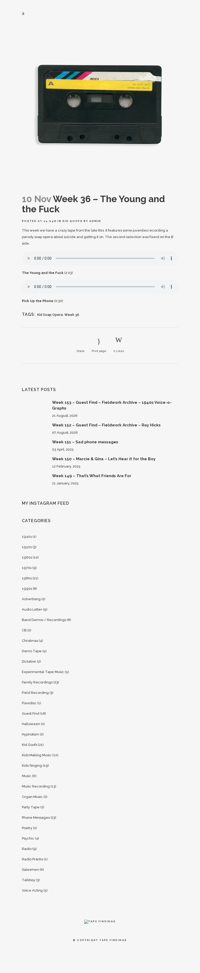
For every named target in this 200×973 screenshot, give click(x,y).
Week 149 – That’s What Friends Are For (91, 475)
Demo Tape (32, 651)
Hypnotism (30, 734)
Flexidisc (29, 703)
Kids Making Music (37, 755)
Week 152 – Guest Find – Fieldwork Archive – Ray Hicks (106, 425)
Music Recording (36, 786)
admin (95, 221)
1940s (27, 537)
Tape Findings (113, 940)
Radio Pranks (32, 859)
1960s (27, 557)
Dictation (29, 661)
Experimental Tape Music (43, 672)
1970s (27, 568)
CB (24, 630)
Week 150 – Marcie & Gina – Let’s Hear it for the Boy (103, 459)
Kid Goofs (73, 221)
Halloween (31, 724)
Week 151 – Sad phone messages (85, 442)
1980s (27, 578)
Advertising (31, 599)
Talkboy (28, 880)
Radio (27, 849)
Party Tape (31, 807)
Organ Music (32, 797)
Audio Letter (32, 609)
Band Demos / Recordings (44, 620)
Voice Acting (32, 890)
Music (26, 776)
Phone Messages (36, 818)
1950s (27, 547)
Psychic (28, 838)
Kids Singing (32, 765)
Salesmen (30, 870)
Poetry (27, 828)
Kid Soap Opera (50, 315)
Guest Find (30, 713)
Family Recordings (37, 682)
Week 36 (71, 315)
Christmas (30, 641)
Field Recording (35, 693)
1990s (27, 589)
